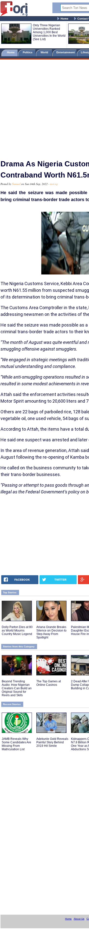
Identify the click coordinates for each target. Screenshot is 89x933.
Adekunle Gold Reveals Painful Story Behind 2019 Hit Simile (52, 742)
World (45, 52)
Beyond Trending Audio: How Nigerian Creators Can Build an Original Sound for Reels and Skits (17, 688)
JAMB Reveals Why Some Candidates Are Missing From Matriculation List (16, 744)
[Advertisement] (44, 107)
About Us (79, 918)
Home (64, 18)
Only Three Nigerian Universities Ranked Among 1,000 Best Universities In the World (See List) (49, 32)
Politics (28, 52)
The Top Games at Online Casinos (48, 683)
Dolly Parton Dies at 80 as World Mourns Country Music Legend (17, 630)
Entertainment (65, 52)
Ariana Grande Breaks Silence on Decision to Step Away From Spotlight (51, 632)
